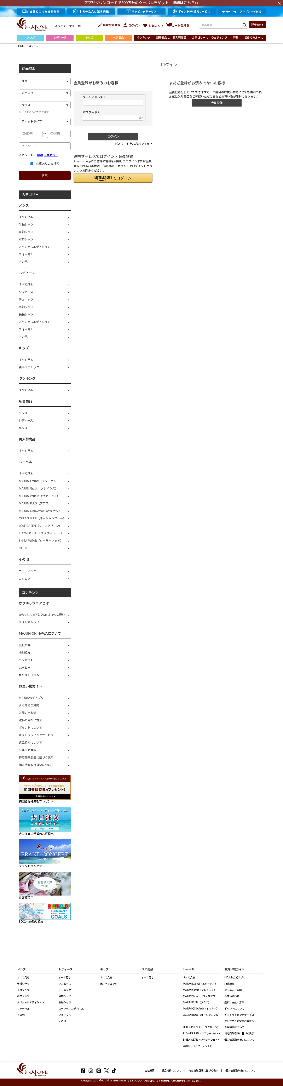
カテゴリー (199, 37)
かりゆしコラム (29, 675)
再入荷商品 (179, 37)
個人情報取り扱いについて (36, 765)
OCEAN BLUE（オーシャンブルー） (42, 518)
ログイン (134, 25)
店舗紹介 (24, 652)
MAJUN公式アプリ (31, 698)
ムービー (24, 667)
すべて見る (26, 217)
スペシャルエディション (34, 247)
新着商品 (161, 37)
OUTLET (24, 548)
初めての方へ (252, 37)
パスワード (92, 112)
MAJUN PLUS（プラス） (35, 503)
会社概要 (24, 645)
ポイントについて (30, 727)
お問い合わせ (27, 712)
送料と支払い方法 (30, 720)
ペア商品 (118, 37)
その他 (23, 262)
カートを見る (179, 25)
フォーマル (26, 254)
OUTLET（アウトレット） (197, 1046)
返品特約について (30, 742)
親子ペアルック (29, 367)
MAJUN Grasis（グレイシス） (38, 488)
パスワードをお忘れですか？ (133, 144)
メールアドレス (94, 97)
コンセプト (26, 660)
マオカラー (51, 155)
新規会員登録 (111, 25)
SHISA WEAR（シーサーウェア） (41, 540)
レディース (60, 37)
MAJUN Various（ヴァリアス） (39, 496)
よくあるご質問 (29, 705)
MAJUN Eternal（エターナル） (39, 481)
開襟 (40, 155)
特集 (235, 37)
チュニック (26, 299)
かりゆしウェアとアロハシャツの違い (42, 614)
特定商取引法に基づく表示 (36, 757)
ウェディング (219, 37)
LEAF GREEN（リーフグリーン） (40, 526)
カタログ (24, 578)
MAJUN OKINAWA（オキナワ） (40, 511)
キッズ (89, 37)
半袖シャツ (26, 224)
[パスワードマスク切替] (140, 117)
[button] (113, 178)
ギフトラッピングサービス (36, 735)
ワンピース (26, 292)
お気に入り (156, 26)
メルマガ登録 (27, 750)
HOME (22, 46)
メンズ (31, 37)
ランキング (143, 37)
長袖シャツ (26, 232)
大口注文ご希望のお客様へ (239, 1021)
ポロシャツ (26, 239)
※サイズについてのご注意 (34, 112)
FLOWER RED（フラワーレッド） (41, 533)
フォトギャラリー (30, 622)
